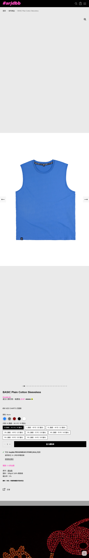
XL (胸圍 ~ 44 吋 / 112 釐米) (56, 427)
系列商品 (12, 11)
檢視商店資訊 (9, 459)
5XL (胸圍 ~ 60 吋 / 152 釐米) (14, 437)
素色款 (10, 471)
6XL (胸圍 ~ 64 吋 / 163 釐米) (37, 437)
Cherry (14, 419)
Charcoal (9, 419)
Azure (5, 419)
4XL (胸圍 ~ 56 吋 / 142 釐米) (59, 432)
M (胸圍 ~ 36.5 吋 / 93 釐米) (13, 427)
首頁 (4, 11)
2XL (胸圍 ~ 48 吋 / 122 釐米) (14, 432)
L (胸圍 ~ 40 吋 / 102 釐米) (35, 427)
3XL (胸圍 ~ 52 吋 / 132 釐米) (37, 432)
